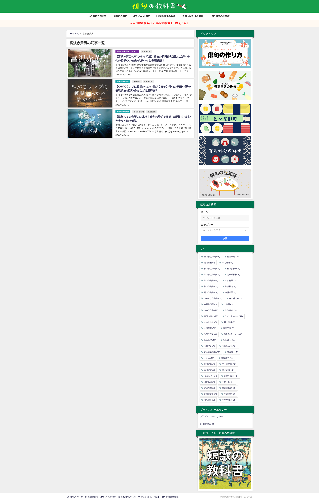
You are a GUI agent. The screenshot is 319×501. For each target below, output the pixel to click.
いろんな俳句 (143, 16)
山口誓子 (231, 281)
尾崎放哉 (209, 388)
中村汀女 (209, 346)
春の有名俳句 (212, 269)
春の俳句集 (236, 298)
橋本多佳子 (233, 269)
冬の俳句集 (211, 281)
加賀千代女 (210, 334)
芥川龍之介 (210, 394)
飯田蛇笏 (209, 364)
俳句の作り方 (99, 16)
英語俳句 (229, 394)
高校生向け (231, 376)
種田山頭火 (211, 316)
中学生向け (229, 346)
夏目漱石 (209, 263)
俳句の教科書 (207, 424)
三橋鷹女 (229, 304)
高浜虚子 (227, 358)
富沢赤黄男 (146, 51)
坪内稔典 (227, 263)
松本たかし (210, 322)
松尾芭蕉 (210, 328)
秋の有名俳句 (212, 257)
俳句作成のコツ (233, 334)
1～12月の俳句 (234, 316)
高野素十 (232, 352)
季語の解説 (229, 388)
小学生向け (229, 400)
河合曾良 (209, 400)
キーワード (207, 212)
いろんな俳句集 (213, 298)
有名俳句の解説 (167, 16)
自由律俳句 (211, 310)
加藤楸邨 (230, 286)
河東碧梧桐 (233, 275)
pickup (209, 358)
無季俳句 (137, 81)
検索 (225, 238)
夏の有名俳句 (212, 352)
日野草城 (209, 382)
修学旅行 (210, 340)
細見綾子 (230, 292)
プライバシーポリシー (211, 416)
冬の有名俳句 (139, 111)
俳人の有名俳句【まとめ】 (127, 51)
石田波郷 (209, 370)
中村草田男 (210, 304)
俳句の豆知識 (222, 16)
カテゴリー (207, 224)
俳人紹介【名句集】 (195, 16)
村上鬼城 (229, 322)
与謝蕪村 (231, 310)
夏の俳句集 (211, 292)
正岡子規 (233, 257)
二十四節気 (229, 364)
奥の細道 (228, 370)
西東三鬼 (228, 328)
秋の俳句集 (211, 286)
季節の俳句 (121, 16)
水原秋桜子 (210, 376)
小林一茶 (228, 382)
